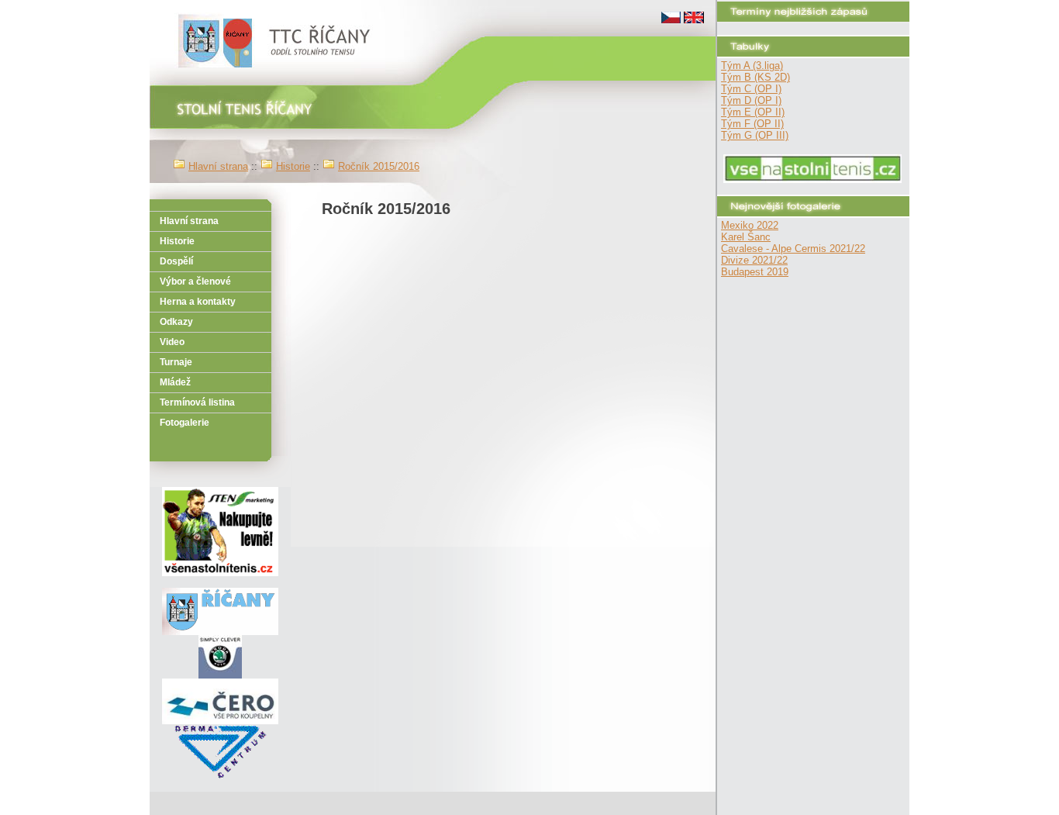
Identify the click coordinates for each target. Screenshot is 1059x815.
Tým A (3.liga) (752, 65)
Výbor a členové (195, 281)
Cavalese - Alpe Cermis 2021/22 (793, 248)
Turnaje (176, 362)
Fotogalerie (184, 422)
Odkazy (176, 321)
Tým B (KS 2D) (755, 77)
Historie (293, 166)
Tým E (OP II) (753, 112)
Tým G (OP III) (754, 135)
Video (172, 342)
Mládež (175, 382)
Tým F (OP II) (752, 124)
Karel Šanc (746, 237)
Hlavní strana (218, 166)
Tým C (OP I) (751, 89)
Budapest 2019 (754, 272)
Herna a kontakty (198, 301)
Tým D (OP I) (751, 100)
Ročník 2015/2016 (378, 166)
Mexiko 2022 (749, 225)
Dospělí (176, 261)
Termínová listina (197, 402)
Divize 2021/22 (754, 260)
